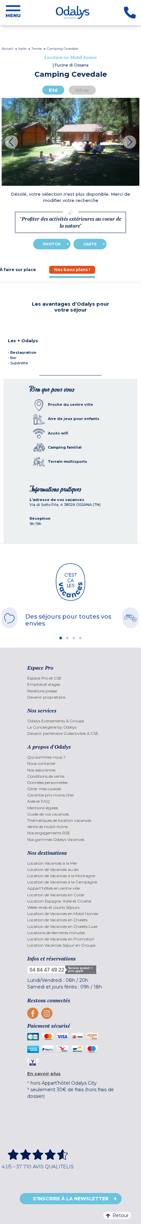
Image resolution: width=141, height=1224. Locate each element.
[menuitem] (70, 678)
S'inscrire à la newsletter (71, 1199)
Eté (53, 90)
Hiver (82, 90)
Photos (52, 244)
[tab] (72, 269)
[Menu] (13, 12)
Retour (120, 1215)
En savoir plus (44, 1073)
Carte (90, 244)
